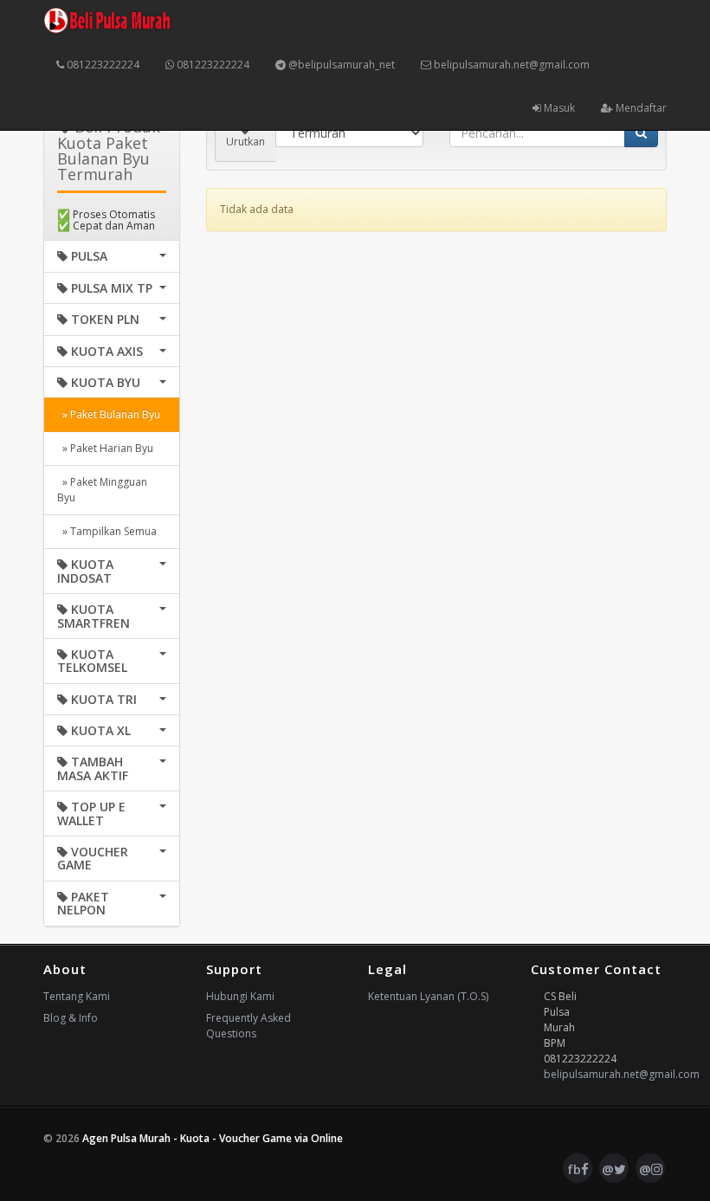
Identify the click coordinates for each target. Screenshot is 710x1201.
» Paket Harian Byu (105, 448)
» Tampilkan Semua (107, 531)
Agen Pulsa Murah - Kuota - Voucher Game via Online (212, 1138)
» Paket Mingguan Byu (102, 490)
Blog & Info (70, 1018)
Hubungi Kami (240, 996)
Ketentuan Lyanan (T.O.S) (428, 996)
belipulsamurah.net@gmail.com (510, 64)
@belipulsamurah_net (340, 64)
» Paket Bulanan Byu (108, 414)
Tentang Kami (76, 996)
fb (574, 1169)
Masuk (558, 107)
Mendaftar (640, 107)
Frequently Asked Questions (248, 1026)
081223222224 (101, 64)
